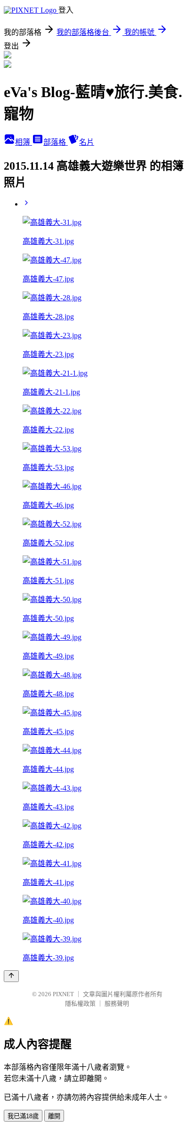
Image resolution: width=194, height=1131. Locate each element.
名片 (86, 142)
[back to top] (11, 976)
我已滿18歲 (23, 1116)
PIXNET (63, 994)
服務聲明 (117, 1003)
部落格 (55, 142)
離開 (54, 1116)
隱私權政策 (80, 1003)
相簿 (23, 142)
